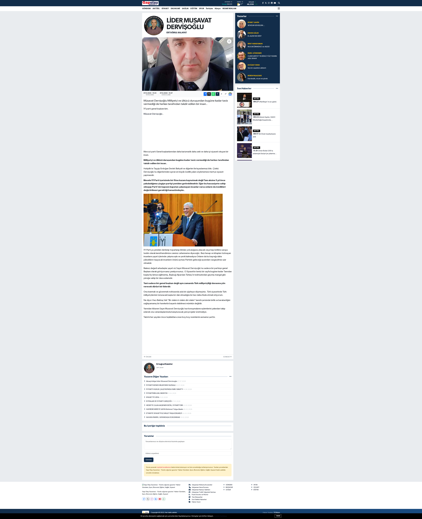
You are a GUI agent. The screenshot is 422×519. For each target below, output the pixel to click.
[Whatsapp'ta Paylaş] (213, 94)
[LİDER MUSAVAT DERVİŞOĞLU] (187, 64)
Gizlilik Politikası (220, 516)
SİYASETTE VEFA (152, 397)
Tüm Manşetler (197, 497)
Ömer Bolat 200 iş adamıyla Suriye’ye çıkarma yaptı (264, 152)
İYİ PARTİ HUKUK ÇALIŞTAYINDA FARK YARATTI (164, 389)
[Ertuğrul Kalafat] (154, 25)
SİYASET (165, 9)
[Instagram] (152, 499)
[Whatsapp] (164, 499)
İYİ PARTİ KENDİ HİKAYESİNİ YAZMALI (161, 385)
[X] (148, 499)
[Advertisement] (188, 132)
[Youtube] (160, 499)
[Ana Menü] (279, 8)
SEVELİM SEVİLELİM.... (256, 25)
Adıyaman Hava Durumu (200, 487)
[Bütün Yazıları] (230, 377)
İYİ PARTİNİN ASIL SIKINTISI (157, 393)
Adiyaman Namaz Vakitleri (201, 490)
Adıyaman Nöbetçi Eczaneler (202, 485)
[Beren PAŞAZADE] (241, 77)
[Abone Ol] (230, 94)
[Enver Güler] (241, 34)
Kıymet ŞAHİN (253, 22)
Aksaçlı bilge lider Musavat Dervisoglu (161, 381)
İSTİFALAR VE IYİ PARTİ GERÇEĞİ (159, 401)
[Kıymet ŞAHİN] (241, 24)
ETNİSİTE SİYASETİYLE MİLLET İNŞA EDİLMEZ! (164, 413)
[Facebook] (144, 499)
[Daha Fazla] (217, 94)
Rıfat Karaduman (255, 44)
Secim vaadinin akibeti (257, 68)
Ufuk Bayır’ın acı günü (264, 102)
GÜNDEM (146, 9)
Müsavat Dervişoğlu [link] (153, 114)
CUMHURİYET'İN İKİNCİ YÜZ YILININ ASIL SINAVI (262, 57)
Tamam (278, 515)
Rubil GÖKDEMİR (255, 53)
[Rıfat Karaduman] (241, 45)
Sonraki (226, 357)
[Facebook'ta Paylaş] (205, 94)
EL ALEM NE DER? (255, 36)
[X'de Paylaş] (209, 94)
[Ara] (279, 3)
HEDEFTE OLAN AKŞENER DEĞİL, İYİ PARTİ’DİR (164, 405)
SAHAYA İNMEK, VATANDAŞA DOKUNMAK (163, 417)
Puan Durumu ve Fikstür (200, 494)
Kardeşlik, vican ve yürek (258, 79)
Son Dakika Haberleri (199, 499)
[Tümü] (277, 16)
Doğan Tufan (254, 65)
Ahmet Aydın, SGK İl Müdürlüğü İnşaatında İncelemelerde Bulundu (264, 118)
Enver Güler (253, 33)
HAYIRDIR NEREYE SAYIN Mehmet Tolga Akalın (164, 409)
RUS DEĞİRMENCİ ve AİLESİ (258, 47)
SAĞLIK (185, 9)
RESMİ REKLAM (229, 9)
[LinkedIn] (156, 499)
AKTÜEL (156, 9)
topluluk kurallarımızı (164, 467)
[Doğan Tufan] (241, 66)
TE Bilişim (277, 512)
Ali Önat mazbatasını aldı (264, 135)
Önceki (148, 357)
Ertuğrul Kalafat (176, 33)
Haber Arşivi (196, 502)
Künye (218, 9)
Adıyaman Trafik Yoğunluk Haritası (204, 492)
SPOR (201, 9)
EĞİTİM (193, 9)
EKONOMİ (175, 9)
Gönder (149, 460)
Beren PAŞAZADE (255, 76)
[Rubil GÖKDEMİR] (241, 56)
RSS (146, 512)
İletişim (209, 9)
